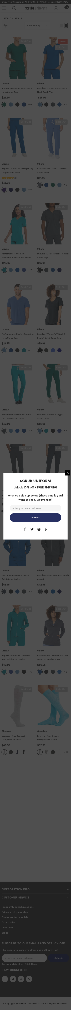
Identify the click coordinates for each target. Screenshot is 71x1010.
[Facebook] (24, 529)
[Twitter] (31, 529)
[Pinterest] (46, 529)
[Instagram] (39, 529)
